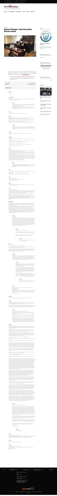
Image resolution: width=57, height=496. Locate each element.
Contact (27, 11)
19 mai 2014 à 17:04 (14, 216)
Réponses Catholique (36, 469)
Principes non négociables (23, 0)
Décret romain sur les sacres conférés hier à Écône (45, 114)
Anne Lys (13, 403)
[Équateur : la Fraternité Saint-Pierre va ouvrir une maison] (46, 92)
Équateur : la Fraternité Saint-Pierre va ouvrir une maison (45, 97)
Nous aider (33, 11)
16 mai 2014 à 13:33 (11, 202)
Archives (5, 11)
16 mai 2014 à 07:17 (11, 98)
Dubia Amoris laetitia (7, 2)
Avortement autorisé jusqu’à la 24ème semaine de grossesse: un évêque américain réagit (46, 104)
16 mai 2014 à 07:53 (11, 132)
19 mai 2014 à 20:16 (14, 404)
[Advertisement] (28, 19)
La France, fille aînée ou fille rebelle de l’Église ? (22, 473)
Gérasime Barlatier (11, 97)
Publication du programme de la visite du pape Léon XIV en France (46, 108)
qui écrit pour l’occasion (25, 74)
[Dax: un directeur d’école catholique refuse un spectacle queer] (46, 36)
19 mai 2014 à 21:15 (18, 229)
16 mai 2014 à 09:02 (11, 170)
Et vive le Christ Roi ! (19, 474)
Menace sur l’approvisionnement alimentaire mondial (21, 478)
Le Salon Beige (25, 469)
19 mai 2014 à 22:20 (21, 239)
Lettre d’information (11, 11)
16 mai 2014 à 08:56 (11, 149)
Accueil (5, 0)
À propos (23, 11)
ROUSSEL (10, 148)
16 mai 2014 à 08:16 (14, 103)
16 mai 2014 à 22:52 (11, 325)
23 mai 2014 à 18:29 (14, 163)
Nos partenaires (18, 11)
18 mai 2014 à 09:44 (14, 310)
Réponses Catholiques (21, 2)
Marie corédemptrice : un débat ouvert (22, 476)
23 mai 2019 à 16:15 (11, 445)
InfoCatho (12, 2)
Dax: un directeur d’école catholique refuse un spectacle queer (45, 44)
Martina (10, 91)
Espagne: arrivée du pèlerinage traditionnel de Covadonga (46, 111)
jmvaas (41, 45)
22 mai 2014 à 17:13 (11, 434)
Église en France (9, 0)
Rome (12, 0)
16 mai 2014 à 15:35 (11, 244)
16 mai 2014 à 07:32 (11, 112)
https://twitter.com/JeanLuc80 (23, 211)
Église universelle (16, 0)
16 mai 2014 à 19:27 (11, 301)
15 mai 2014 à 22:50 (11, 92)
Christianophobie (16, 2)
